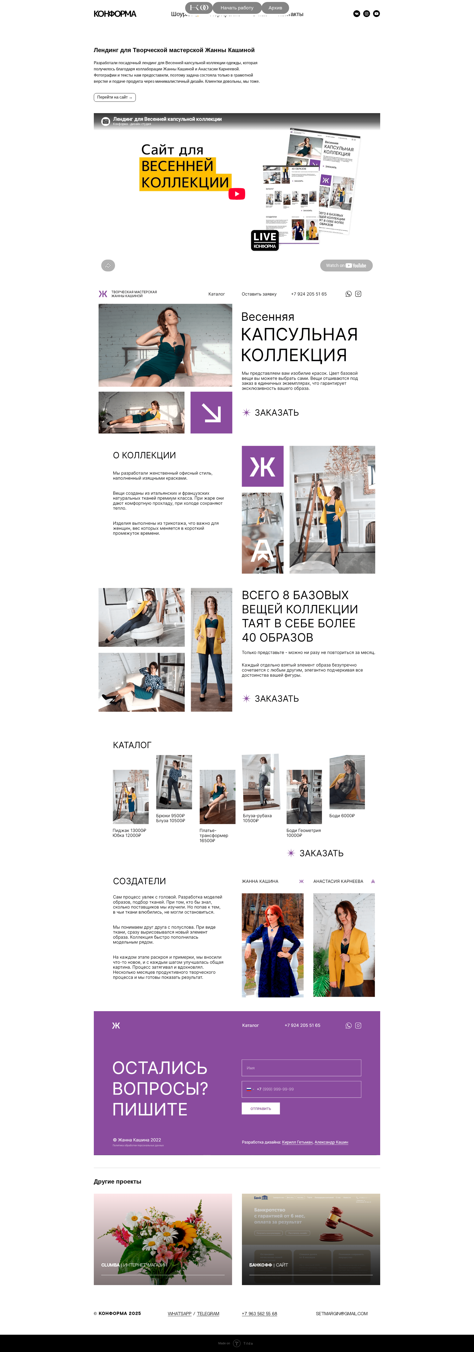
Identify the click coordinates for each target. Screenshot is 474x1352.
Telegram (208, 1314)
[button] (237, 8)
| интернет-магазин (134, 1265)
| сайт (268, 1265)
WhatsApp (180, 1314)
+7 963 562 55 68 (259, 1314)
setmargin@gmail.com (342, 1314)
